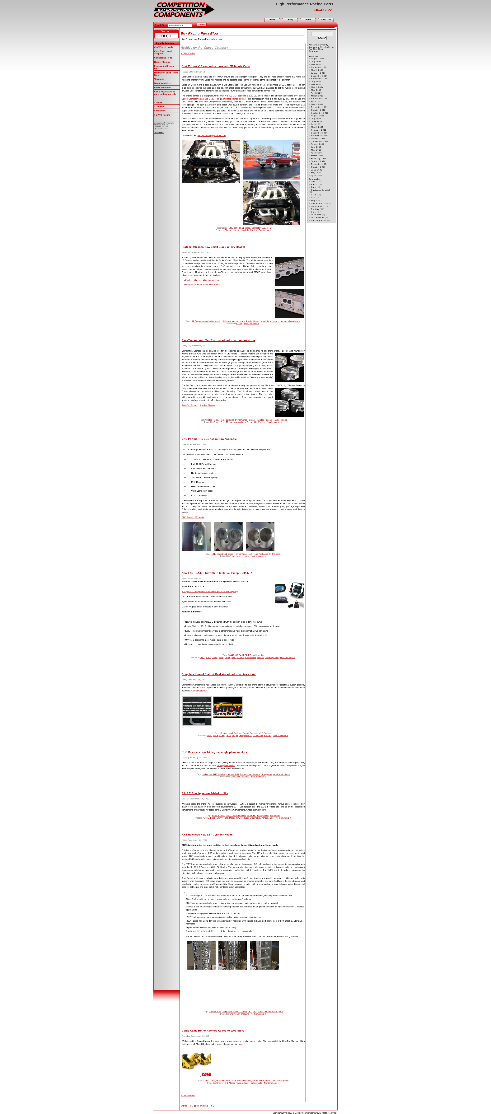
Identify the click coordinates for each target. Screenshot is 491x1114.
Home (272, 19)
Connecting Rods (163, 58)
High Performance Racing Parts (304, 4)
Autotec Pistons (212, 420)
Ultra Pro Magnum (280, 1080)
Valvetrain (159, 79)
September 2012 (320, 98)
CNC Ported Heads (163, 47)
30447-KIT (233, 655)
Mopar (229, 422)
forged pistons (227, 420)
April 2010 (316, 153)
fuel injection (258, 655)
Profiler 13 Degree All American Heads (203, 280)
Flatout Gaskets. (198, 691)
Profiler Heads (253, 321)
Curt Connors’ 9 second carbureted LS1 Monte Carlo (216, 66)
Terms (308, 19)
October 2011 (318, 110)
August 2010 (318, 144)
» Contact (159, 106)
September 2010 (320, 141)
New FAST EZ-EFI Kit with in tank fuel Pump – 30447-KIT (218, 572)
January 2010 (318, 161)
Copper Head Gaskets (230, 733)
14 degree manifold (226, 765)
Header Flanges (162, 62)
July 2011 (316, 118)
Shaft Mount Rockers (241, 1080)
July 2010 (316, 147)
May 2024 (316, 64)
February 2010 (319, 158)
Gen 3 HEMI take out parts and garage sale (165, 93)
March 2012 (317, 104)
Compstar (255, 228)
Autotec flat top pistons (235, 99)
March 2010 (317, 156)
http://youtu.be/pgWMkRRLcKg (212, 135)
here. (240, 1044)
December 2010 (319, 133)
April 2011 (316, 124)
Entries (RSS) (187, 1106)
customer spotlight (240, 230)
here (264, 810)
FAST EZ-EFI (245, 655)
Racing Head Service (250, 774)
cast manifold (233, 774)
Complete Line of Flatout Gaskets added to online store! (219, 674)
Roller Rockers (223, 1080)
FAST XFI (251, 815)
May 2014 (316, 84)
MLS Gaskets (265, 733)
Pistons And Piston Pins (164, 67)
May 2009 (316, 173)
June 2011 (316, 121)
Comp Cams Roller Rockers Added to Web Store (213, 1030)
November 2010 (319, 136)
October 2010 (318, 139)
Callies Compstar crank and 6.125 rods (200, 99)
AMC (202, 657)
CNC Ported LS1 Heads (193, 517)
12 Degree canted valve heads (206, 321)
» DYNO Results (162, 115)
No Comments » (263, 230)
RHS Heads (274, 554)
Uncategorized (271, 657)
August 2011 (317, 116)
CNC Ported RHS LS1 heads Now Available (209, 438)
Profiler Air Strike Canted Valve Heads (202, 284)
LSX (254, 1011)
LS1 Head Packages (258, 554)
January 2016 (318, 73)
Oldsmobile (252, 422)
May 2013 (316, 90)
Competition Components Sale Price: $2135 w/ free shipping (210, 591)
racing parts (266, 774)
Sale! (271, 818)
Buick (208, 657)
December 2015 (319, 76)
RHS (268, 228)
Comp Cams (215, 1011)
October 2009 (318, 167)
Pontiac (261, 422)
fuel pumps (275, 815)
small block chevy (269, 321)
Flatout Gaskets (250, 733)
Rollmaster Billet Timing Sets (166, 74)
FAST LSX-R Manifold (236, 815)
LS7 (249, 1011)
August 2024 (318, 59)
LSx (252, 230)
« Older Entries (188, 53)
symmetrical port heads (289, 321)
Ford (223, 422)
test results (317, 218)
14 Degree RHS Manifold (213, 774)
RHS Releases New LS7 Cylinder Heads (207, 834)
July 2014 (316, 81)
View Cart (326, 19)
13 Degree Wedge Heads (233, 321)
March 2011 (317, 127)
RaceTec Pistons (190, 405)
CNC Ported (187, 102)
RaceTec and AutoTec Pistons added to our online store (218, 340)
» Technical (160, 111)
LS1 (263, 228)
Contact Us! (159, 132)
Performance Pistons (245, 420)
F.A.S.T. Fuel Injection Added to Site (205, 793)
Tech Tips (316, 215)
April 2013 (316, 93)
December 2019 (319, 67)
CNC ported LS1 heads (239, 228)
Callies (224, 228)
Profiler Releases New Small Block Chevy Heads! (213, 246)
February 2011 (318, 130)
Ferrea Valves (241, 554)
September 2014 (320, 78)
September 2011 (320, 113)
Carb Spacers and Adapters (163, 52)
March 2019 (317, 70)
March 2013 (317, 96)
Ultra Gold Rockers (261, 1080)
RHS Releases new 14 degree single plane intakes (214, 752)
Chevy (228, 230)
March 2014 (317, 87)
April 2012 (316, 101)
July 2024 (316, 61)
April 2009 (316, 176)
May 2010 (316, 150)
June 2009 (316, 170)
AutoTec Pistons (207, 405)
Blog (290, 19)
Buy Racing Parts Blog (199, 33)
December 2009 (319, 164)
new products (239, 422)
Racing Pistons (280, 420)
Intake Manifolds (162, 87)
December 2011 (319, 107)
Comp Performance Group (234, 1011)
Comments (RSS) (206, 1106)
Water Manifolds (162, 83)
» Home (158, 102)
